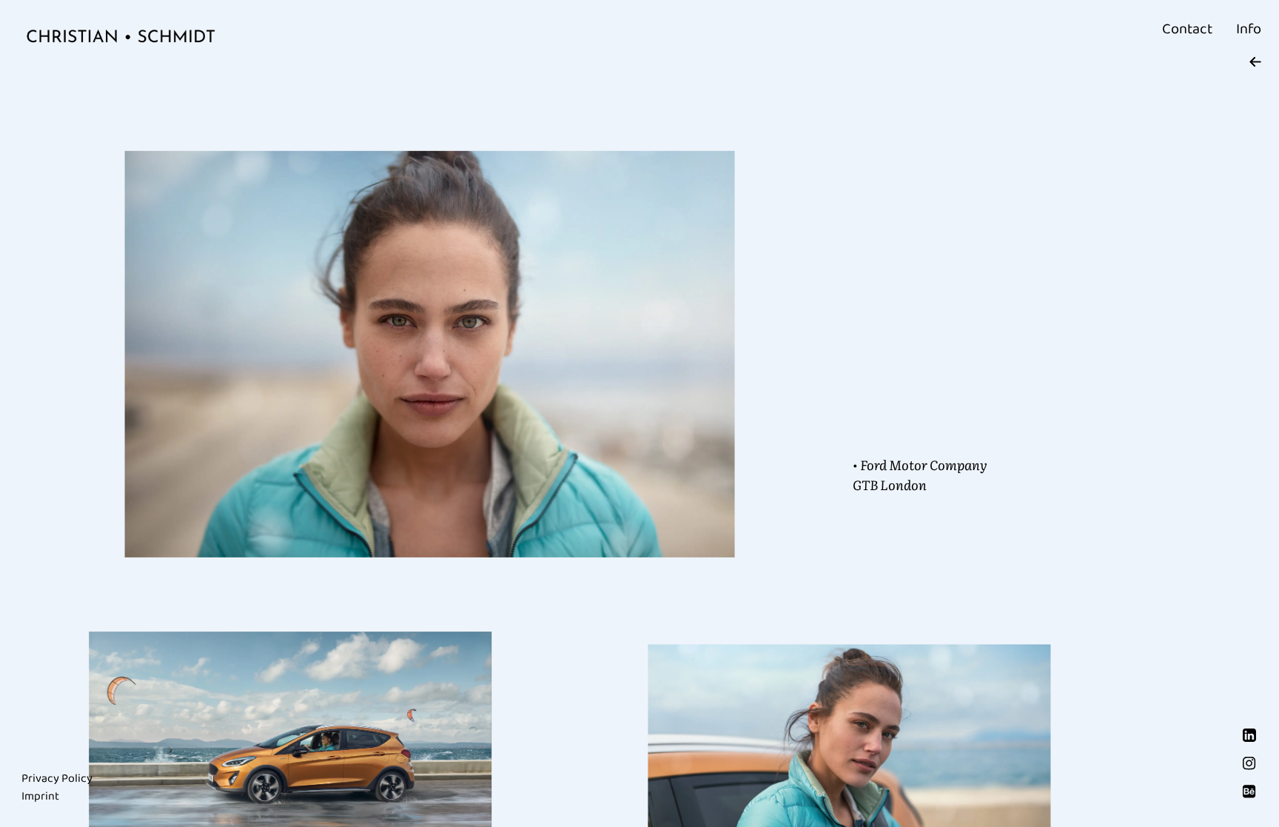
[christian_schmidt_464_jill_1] (430, 354)
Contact (1187, 29)
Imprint (40, 796)
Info (1248, 29)
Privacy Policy (57, 778)
